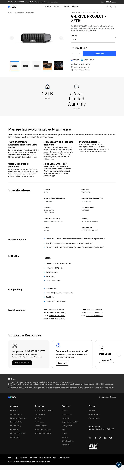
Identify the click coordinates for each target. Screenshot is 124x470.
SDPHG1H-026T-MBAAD (57, 319)
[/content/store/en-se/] (12, 6)
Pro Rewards (39, 422)
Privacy (10, 458)
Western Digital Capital (43, 433)
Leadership (66, 418)
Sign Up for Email (16, 414)
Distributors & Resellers (18, 433)
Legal (16, 458)
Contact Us (65, 445)
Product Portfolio (16, 422)
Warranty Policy (15, 426)
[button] (107, 7)
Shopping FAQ (15, 437)
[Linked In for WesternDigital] (95, 438)
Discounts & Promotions (18, 418)
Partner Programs (41, 426)
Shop (102, 2)
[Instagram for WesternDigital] (90, 438)
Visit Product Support (22, 363)
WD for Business (111, 2)
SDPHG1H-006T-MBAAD (56, 310)
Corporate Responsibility (70, 422)
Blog (63, 429)
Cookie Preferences (64, 458)
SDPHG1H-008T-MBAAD (93, 310)
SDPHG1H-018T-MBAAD (94, 313)
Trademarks (23, 458)
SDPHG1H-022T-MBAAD (57, 316)
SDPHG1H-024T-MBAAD (94, 316)
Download (105, 360)
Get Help (92, 410)
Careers (64, 433)
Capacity (74, 35)
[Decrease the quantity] (72, 53)
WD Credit (38, 418)
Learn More (54, 2)
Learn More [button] (87, 67)
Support (66, 6)
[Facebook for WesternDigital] (105, 438)
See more (93, 30)
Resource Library (94, 414)
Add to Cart (99, 54)
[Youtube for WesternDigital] (110, 438)
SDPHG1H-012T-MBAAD (57, 313)
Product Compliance (45, 458)
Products (48, 6)
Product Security (94, 418)
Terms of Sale (33, 458)
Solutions (57, 6)
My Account (14, 410)
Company (75, 6)
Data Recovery (40, 414)
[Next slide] (61, 38)
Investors (65, 437)
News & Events (67, 414)
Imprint (55, 458)
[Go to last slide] (12, 38)
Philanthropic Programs (43, 429)
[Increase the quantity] (79, 53)
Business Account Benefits (44, 410)
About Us (65, 410)
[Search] (115, 6)
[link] (75, 60)
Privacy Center (67, 426)
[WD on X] (100, 437)
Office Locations (67, 441)
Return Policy (14, 429)
